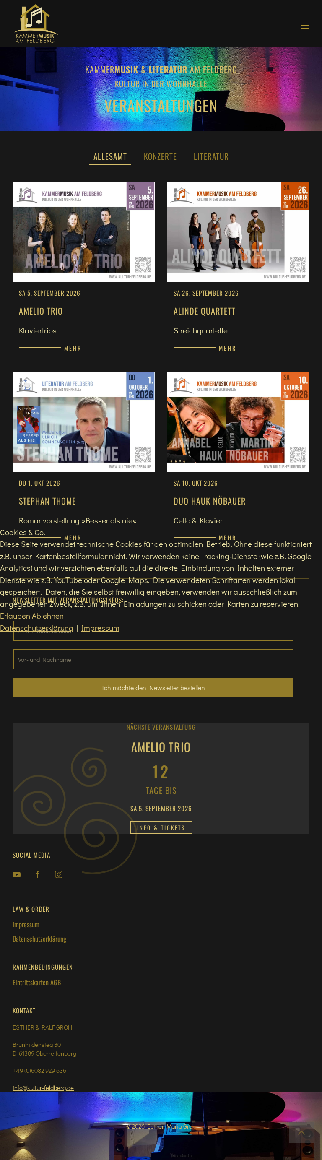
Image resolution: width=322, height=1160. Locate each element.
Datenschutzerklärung (36, 627)
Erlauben (15, 615)
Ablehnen (48, 615)
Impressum (100, 627)
